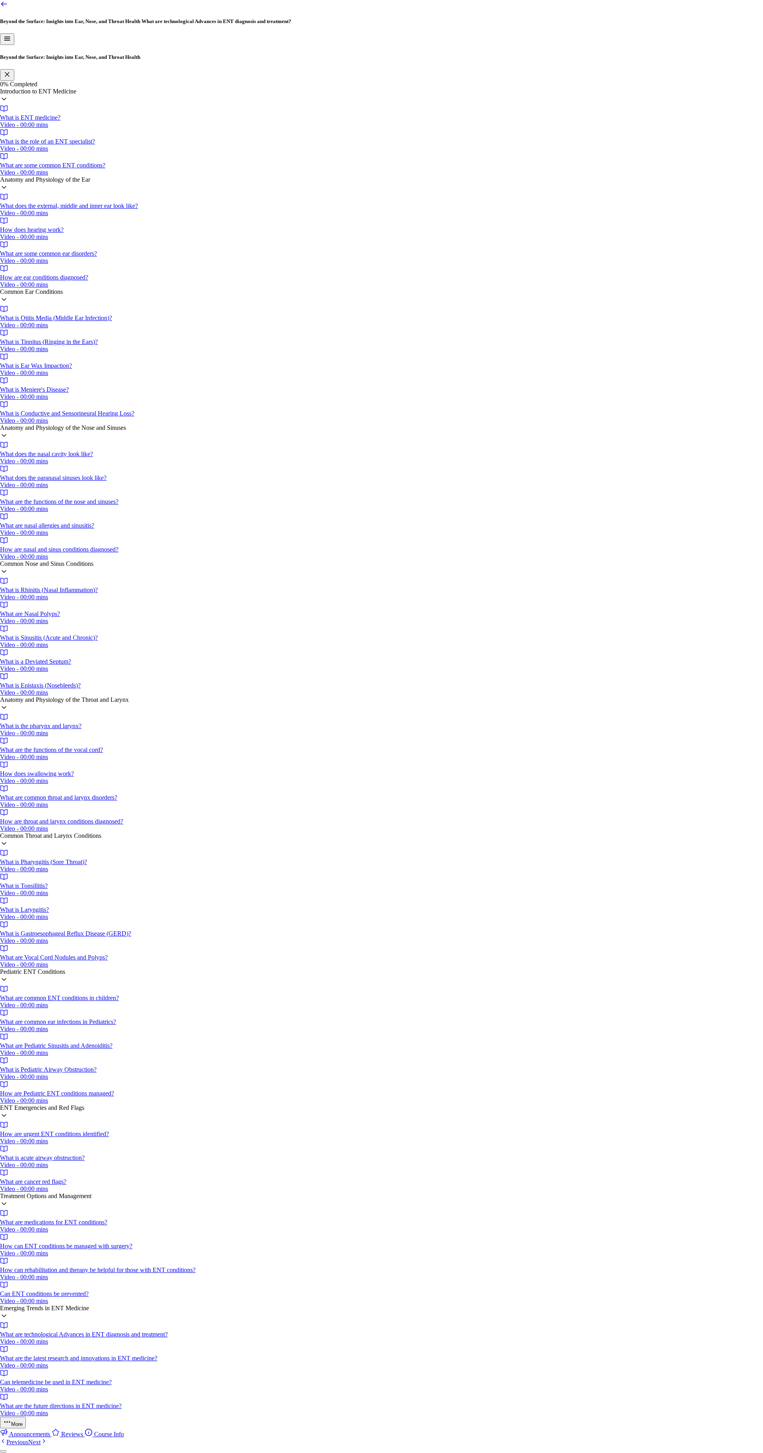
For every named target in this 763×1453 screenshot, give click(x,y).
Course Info (108, 1434)
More (17, 1424)
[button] (381, 96)
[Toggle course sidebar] (7, 39)
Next (34, 1442)
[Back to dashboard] (4, 5)
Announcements (30, 1434)
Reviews (72, 1434)
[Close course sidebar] (7, 75)
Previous (17, 1442)
